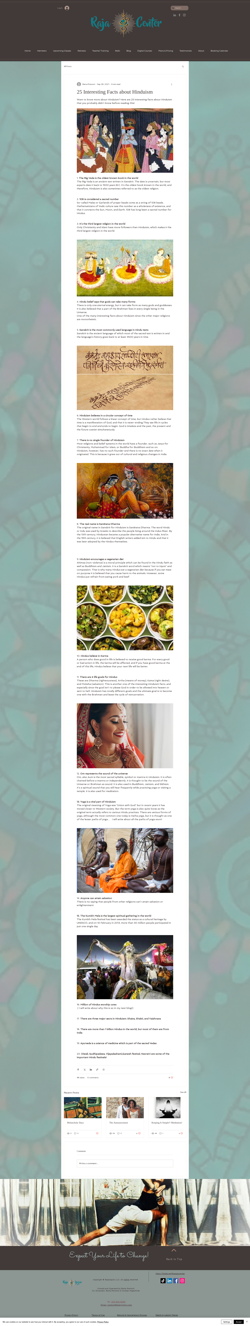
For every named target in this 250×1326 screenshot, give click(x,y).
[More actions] (171, 84)
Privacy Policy (103, 1322)
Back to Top (174, 1259)
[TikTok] (163, 1280)
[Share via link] (97, 1069)
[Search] (186, 30)
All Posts (67, 66)
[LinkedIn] (174, 15)
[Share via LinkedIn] (91, 1069)
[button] (183, 66)
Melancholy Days (75, 1122)
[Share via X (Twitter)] (84, 1069)
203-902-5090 (118, 1302)
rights (126, 1280)
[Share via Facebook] (78, 1069)
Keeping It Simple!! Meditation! (167, 1122)
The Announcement (118, 1122)
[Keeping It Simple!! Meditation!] (167, 1107)
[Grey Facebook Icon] (179, 15)
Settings (226, 1322)
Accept (239, 1322)
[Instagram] (182, 1280)
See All (183, 1092)
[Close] (246, 1322)
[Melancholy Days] (83, 1107)
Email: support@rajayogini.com (116, 1305)
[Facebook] (175, 1280)
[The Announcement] (125, 1107)
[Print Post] (103, 1069)
